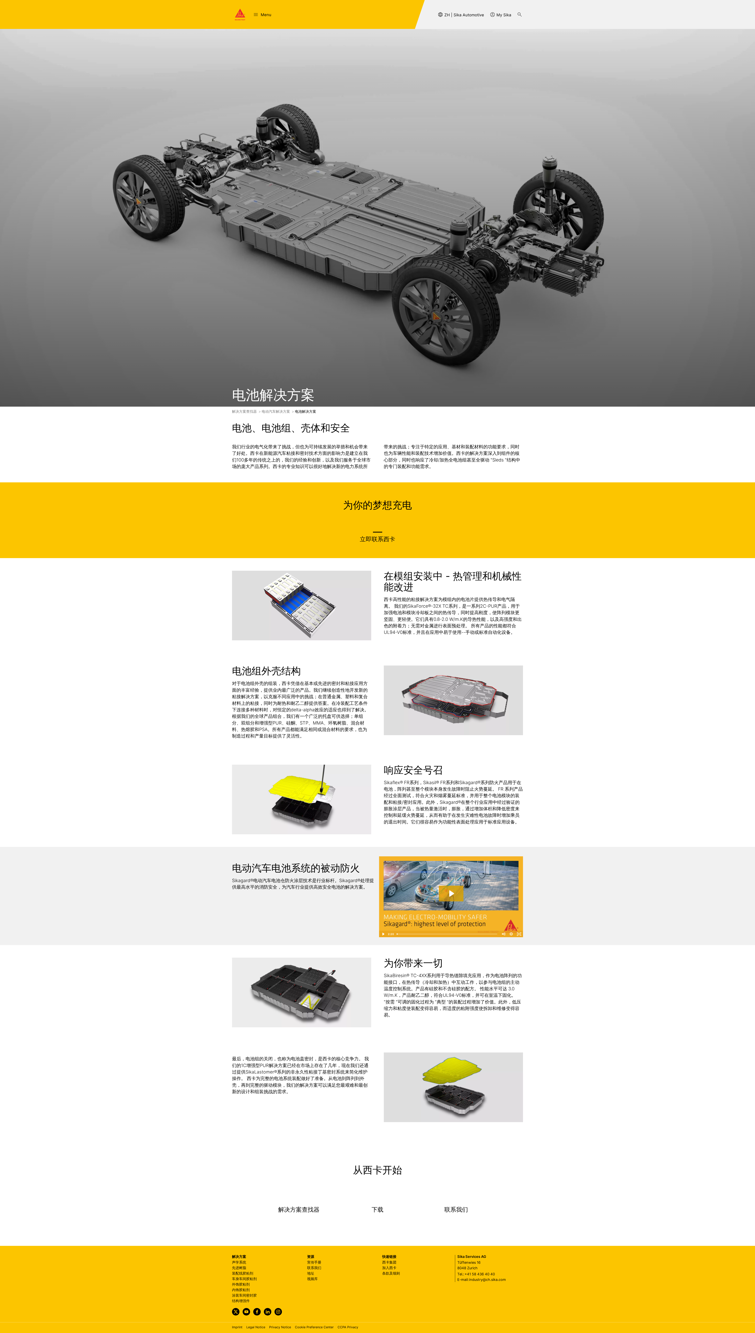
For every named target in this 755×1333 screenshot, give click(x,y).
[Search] (519, 14)
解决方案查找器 (245, 411)
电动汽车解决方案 (276, 411)
